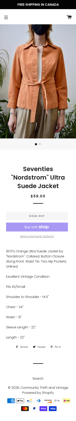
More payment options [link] (37, 236)
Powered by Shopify (38, 392)
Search (38, 378)
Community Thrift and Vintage (44, 387)
